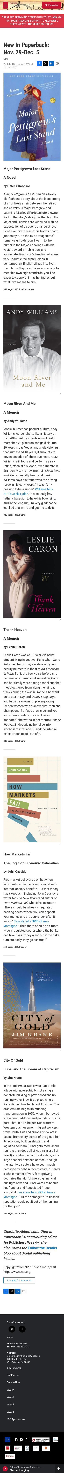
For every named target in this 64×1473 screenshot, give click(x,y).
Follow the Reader (42, 1248)
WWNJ (10, 1404)
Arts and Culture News (19, 1280)
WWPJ (10, 1397)
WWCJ (10, 1412)
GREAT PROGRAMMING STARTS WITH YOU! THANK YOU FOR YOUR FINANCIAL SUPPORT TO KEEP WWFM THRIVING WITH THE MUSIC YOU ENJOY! (32, 21)
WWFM (10, 1337)
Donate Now (13, 1382)
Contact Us (13, 1375)
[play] (5, 1468)
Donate (53, 5)
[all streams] (59, 1468)
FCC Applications (16, 1419)
